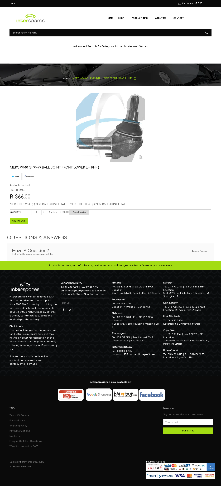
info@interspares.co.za (81, 291)
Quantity (15, 212)
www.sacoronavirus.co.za (24, 446)
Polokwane (118, 300)
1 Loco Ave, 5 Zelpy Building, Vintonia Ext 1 (136, 325)
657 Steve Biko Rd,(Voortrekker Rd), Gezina (136, 293)
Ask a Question (79, 212)
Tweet (16, 176)
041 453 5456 (175, 320)
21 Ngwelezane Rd (134, 340)
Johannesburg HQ (71, 283)
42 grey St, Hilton (185, 357)
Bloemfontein (171, 350)
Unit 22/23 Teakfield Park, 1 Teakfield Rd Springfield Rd (186, 295)
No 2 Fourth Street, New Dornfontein (82, 294)
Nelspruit (117, 313)
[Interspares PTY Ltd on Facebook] (63, 309)
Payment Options (19, 431)
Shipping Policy (18, 426)
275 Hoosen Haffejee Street (140, 354)
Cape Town (169, 330)
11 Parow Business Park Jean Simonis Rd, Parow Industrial (186, 342)
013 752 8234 (124, 317)
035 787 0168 (124, 337)
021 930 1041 (174, 334)
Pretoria (116, 283)
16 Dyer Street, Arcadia (188, 310)
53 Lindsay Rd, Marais (187, 324)
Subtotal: (53, 212)
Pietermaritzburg (122, 347)
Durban (167, 283)
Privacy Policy (17, 420)
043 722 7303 (175, 307)
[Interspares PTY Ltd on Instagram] (70, 309)
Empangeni (119, 333)
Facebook (30, 176)
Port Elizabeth (171, 316)
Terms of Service (19, 415)
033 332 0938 (124, 351)
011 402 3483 (72, 287)
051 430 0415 (175, 354)
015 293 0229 (124, 303)
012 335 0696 (124, 287)
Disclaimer (15, 436)
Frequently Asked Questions (25, 441)
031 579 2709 (175, 287)
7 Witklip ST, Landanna (137, 307)
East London (170, 303)
